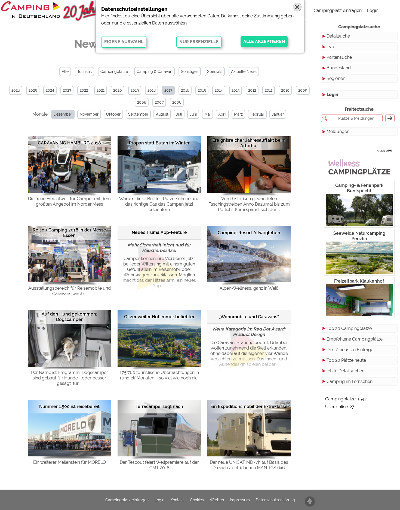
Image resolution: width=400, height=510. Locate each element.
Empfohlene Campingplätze (355, 339)
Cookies (197, 500)
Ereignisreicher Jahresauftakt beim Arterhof (249, 143)
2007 (159, 102)
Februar (257, 114)
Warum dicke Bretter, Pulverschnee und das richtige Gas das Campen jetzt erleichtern (159, 204)
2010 (285, 90)
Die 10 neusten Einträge (350, 349)
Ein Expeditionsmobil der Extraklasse (249, 406)
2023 (67, 90)
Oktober (113, 114)
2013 (235, 90)
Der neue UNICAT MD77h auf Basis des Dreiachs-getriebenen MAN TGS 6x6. (249, 465)
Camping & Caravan (154, 71)
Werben (217, 500)
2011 (268, 90)
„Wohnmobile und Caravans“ (249, 316)
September (138, 114)
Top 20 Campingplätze (349, 328)
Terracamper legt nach (159, 406)
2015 (202, 90)
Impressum (240, 500)
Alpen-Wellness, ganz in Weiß (249, 288)
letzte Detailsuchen (345, 370)
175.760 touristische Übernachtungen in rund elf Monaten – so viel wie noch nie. (159, 375)
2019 (135, 90)
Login (372, 10)
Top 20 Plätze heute (346, 360)
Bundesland (339, 67)
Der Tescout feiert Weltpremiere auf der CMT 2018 (159, 465)
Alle (65, 71)
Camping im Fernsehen (350, 381)
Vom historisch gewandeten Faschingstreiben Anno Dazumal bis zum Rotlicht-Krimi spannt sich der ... (249, 204)
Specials (214, 71)
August (162, 114)
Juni (193, 114)
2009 (302, 90)
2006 (176, 102)
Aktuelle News (244, 71)
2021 (100, 90)
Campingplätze (114, 71)
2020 (117, 90)
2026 (15, 90)
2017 (168, 90)
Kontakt (177, 500)
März (238, 114)
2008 (141, 102)
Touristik (84, 71)
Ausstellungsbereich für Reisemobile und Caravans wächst (69, 291)
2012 (252, 90)
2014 (219, 90)
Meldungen (338, 131)
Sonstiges (189, 71)
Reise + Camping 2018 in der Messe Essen (69, 232)
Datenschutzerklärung (275, 500)
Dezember (63, 114)
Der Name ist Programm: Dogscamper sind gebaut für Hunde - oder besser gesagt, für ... (69, 378)
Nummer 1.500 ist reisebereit (69, 406)
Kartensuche (339, 57)
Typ (330, 46)
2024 (50, 90)
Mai (207, 114)
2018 (151, 90)
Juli (179, 114)
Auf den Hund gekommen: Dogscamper (69, 316)
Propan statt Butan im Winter (159, 143)
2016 (185, 90)
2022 (84, 90)
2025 (33, 90)
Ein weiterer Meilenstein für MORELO (69, 462)
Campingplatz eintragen (338, 10)
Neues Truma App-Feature (159, 232)
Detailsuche (338, 36)
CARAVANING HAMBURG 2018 (69, 143)
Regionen (336, 78)
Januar (278, 114)
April (222, 114)
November (89, 114)
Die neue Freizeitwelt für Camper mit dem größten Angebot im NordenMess (69, 201)
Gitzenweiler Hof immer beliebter (159, 316)
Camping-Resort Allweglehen (249, 232)
